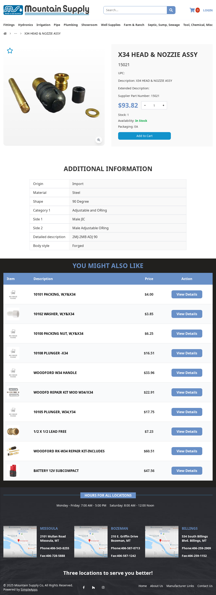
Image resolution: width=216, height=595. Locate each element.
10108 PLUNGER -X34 (51, 353)
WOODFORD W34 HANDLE (55, 372)
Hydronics (25, 25)
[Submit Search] (171, 10)
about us (156, 586)
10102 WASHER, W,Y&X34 (54, 314)
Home (143, 586)
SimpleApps (29, 589)
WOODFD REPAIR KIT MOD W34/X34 (63, 392)
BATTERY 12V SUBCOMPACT (56, 470)
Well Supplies (110, 25)
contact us (205, 586)
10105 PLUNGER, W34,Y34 (55, 412)
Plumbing (71, 25)
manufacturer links (180, 586)
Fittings (9, 25)
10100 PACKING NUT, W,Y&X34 (58, 333)
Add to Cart (144, 136)
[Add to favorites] (10, 50)
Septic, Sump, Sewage (164, 25)
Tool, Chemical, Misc (198, 25)
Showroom (89, 25)
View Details (187, 294)
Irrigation (43, 25)
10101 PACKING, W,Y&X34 (55, 294)
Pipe (57, 25)
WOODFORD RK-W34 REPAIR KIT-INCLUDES (69, 451)
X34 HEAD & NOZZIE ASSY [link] (42, 33)
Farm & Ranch (134, 25)
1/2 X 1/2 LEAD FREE (50, 431)
